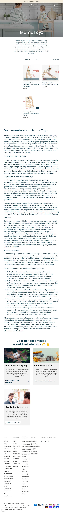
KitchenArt (34, 454)
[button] (50, 5)
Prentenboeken (27, 444)
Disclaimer (19, 509)
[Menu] (5, 5)
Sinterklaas (25, 491)
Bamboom (16, 454)
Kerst (23, 494)
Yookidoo (16, 459)
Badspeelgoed (8, 478)
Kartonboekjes (26, 449)
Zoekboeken (26, 454)
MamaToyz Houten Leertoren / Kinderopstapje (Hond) (31, 113)
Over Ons (34, 444)
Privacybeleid (26, 505)
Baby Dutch (16, 456)
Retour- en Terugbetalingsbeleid (13, 505)
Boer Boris (25, 479)
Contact (33, 441)
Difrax (15, 461)
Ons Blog (34, 451)
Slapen (6, 449)
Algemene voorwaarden (11, 507)
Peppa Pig (25, 464)
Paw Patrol (25, 476)
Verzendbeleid (22, 507)
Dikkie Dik (25, 461)
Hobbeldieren (8, 476)
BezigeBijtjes (11, 503)
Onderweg (7, 451)
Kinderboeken (26, 442)
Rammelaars (8, 474)
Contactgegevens (10, 509)
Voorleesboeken (27, 447)
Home (6, 441)
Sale (5, 454)
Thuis (5, 444)
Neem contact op (13, 422)
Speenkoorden (8, 469)
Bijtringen (7, 471)
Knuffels (6, 461)
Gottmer (16, 466)
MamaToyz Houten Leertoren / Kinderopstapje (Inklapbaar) (31, 84)
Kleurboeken (26, 451)
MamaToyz (16, 464)
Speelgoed (7, 446)
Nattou (15, 451)
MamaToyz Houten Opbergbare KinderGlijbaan (50, 83)
